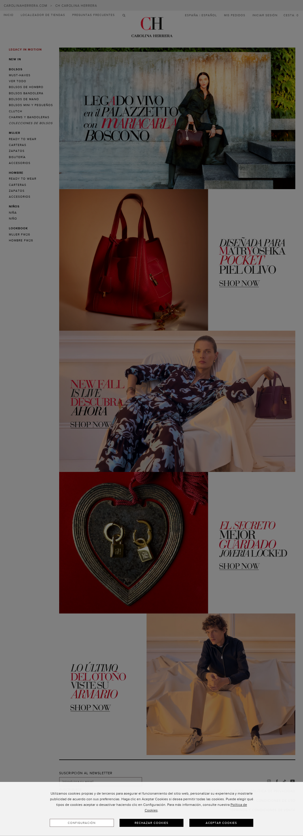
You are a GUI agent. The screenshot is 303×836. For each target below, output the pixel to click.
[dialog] (151, 809)
